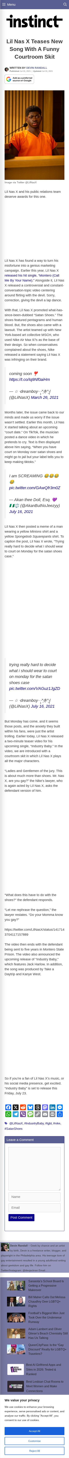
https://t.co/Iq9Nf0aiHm (29, 379)
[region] (34, 1426)
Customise (34, 1440)
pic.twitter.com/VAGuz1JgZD (34, 688)
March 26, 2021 (45, 397)
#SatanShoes (13, 1128)
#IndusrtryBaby (34, 1123)
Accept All (34, 1431)
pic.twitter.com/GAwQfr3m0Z (34, 488)
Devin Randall (36, 67)
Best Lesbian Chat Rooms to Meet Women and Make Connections (44, 1386)
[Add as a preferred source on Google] (19, 79)
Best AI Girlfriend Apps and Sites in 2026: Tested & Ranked (43, 1369)
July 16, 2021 (21, 511)
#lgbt (48, 1123)
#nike (56, 1123)
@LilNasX (16, 1123)
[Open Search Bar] (65, 4)
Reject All (34, 1450)
